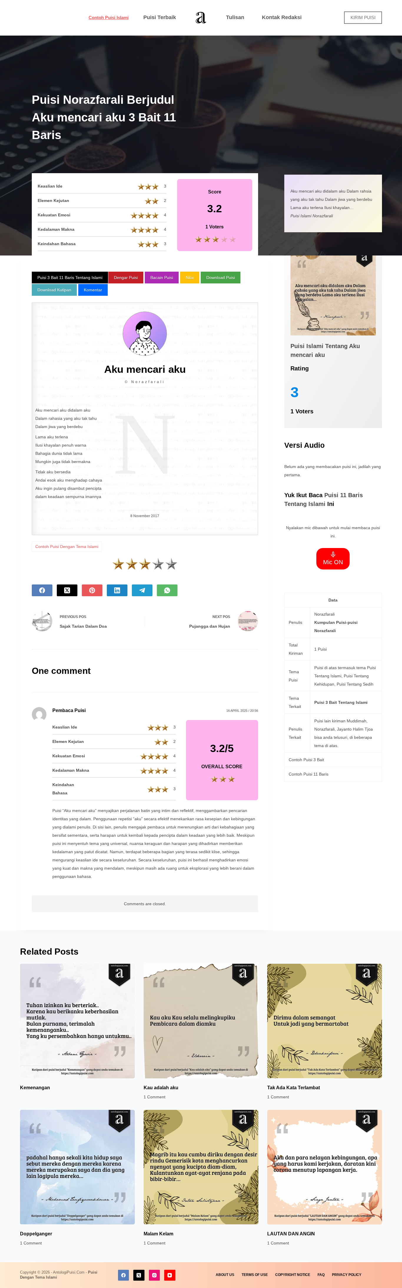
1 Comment (154, 1097)
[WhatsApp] (167, 590)
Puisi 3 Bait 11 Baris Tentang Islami (69, 277)
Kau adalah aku (161, 1087)
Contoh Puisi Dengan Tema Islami (66, 546)
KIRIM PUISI (363, 17)
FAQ (321, 1275)
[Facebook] (42, 590)
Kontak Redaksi (282, 17)
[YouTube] (169, 1275)
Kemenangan (35, 1087)
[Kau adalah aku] (201, 1021)
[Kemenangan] (77, 1021)
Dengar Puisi (126, 277)
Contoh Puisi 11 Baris (308, 774)
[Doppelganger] (77, 1167)
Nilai (190, 277)
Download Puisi (220, 277)
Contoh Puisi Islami (109, 17)
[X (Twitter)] (67, 590)
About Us (225, 1275)
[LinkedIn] (117, 590)
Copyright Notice (292, 1275)
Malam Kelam (158, 1233)
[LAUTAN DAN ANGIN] (324, 1167)
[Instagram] (154, 1275)
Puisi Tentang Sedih (355, 684)
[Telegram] (142, 590)
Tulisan (235, 17)
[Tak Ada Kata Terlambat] (324, 1021)
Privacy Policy (346, 1275)
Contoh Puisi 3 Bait (306, 759)
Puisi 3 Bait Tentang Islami (341, 702)
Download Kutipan (54, 290)
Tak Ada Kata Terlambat (293, 1087)
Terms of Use (255, 1275)
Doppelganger (36, 1233)
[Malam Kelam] (201, 1167)
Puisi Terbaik (159, 17)
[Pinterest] (92, 590)
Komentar (93, 290)
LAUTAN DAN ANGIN (291, 1233)
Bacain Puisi (161, 277)
